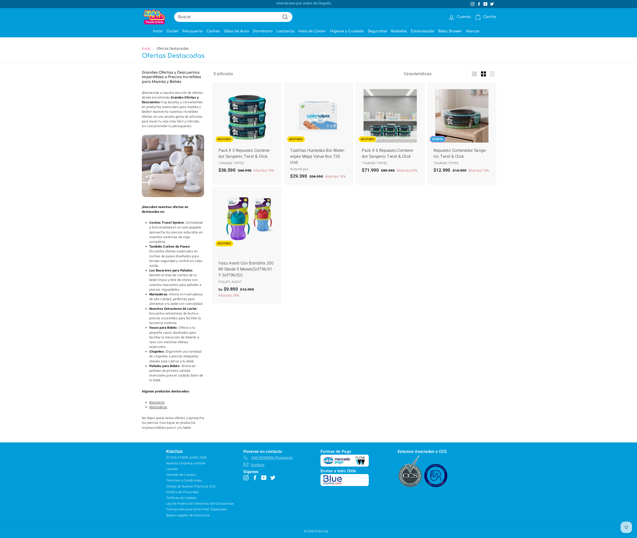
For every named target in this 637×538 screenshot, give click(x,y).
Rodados (399, 31)
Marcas (472, 31)
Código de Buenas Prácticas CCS (190, 486)
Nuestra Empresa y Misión (186, 463)
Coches (213, 31)
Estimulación (422, 31)
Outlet (172, 31)
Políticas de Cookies (181, 498)
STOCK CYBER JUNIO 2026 (186, 457)
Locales (172, 469)
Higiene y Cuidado (347, 31)
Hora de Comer (312, 31)
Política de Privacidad (182, 492)
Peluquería (192, 31)
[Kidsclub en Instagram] (246, 478)
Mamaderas (158, 407)
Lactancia (285, 31)
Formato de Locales (181, 475)
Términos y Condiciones (184, 480)
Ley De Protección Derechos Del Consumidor (200, 503)
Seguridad (377, 31)
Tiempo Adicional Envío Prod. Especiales (196, 509)
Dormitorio (262, 31)
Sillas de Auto (236, 31)
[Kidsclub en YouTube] (263, 478)
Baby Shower (450, 31)
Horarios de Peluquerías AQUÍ (304, 4)
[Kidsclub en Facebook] (255, 478)
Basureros (157, 402)
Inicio (157, 31)
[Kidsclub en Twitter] (272, 478)
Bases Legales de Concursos (188, 515)
